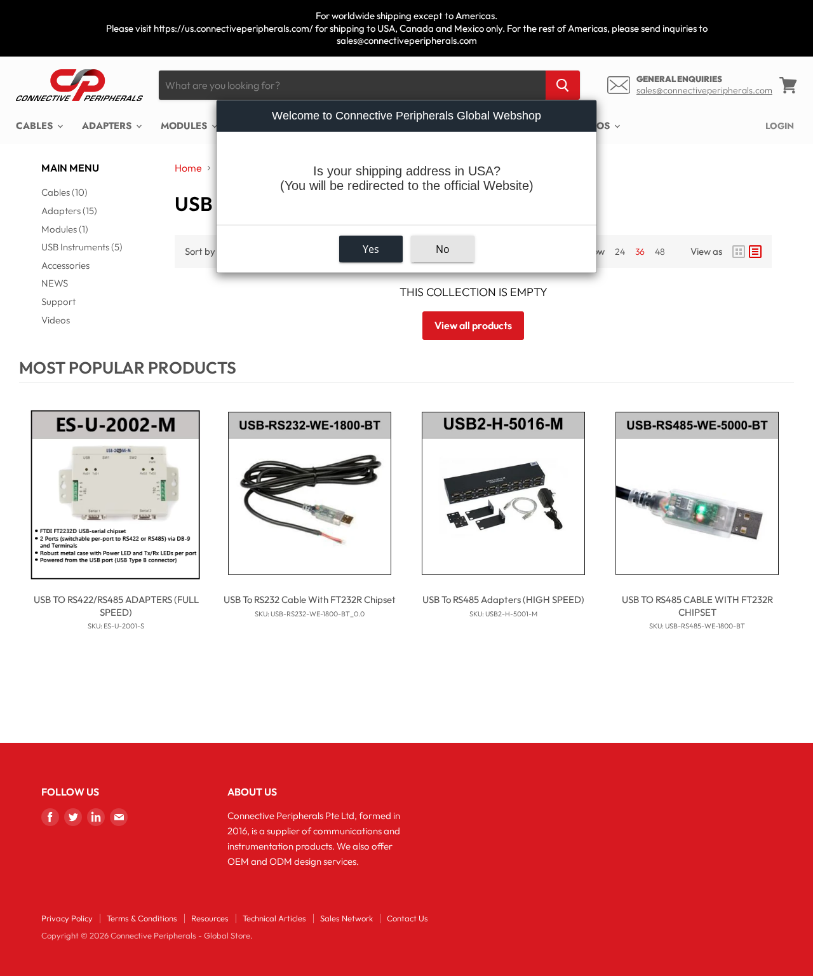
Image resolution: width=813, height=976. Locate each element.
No (443, 249)
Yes (371, 249)
